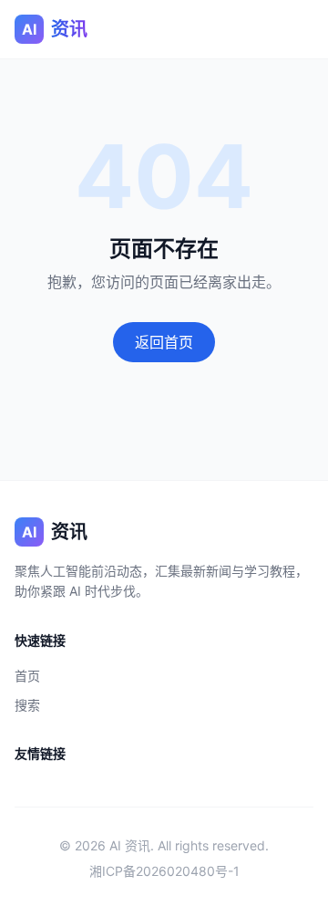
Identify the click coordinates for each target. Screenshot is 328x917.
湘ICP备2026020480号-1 (164, 871)
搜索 (27, 705)
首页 (27, 675)
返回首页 (164, 342)
